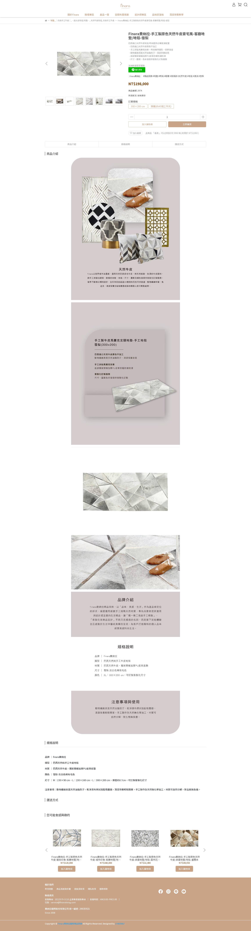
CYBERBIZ (120, 923)
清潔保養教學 (176, 14)
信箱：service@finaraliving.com (60, 902)
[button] (121, 63)
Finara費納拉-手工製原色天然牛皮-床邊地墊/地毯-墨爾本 (184, 858)
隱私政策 (92, 888)
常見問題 (49, 888)
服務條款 (103, 888)
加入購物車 (147, 124)
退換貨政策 (79, 888)
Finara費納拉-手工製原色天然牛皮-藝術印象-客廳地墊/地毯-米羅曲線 (66, 858)
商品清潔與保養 (64, 888)
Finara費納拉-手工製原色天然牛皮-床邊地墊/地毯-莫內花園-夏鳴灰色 (145, 858)
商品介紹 (71, 144)
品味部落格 (158, 14)
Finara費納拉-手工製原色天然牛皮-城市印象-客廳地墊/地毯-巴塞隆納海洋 (106, 858)
